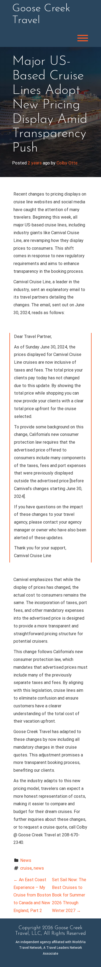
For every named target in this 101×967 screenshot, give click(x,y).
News (25, 860)
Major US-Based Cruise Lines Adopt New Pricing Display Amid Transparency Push (49, 105)
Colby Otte (67, 163)
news (39, 868)
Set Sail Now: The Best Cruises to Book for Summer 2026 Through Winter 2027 (69, 895)
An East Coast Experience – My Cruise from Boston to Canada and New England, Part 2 (32, 895)
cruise (26, 868)
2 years (35, 163)
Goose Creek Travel (41, 14)
